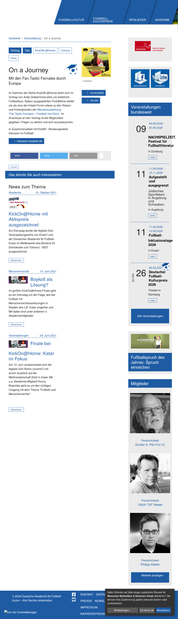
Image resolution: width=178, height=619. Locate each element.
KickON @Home (45, 50)
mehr (152, 157)
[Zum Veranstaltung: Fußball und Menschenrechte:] (18, 279)
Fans (14, 58)
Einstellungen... (122, 610)
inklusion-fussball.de (29, 141)
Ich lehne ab (147, 610)
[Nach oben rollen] (172, 613)
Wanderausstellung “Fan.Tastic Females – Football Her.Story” (35, 111)
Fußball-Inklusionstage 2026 (160, 240)
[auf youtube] (74, 599)
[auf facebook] (74, 594)
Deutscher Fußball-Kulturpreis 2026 (157, 278)
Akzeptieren (163, 610)
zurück (14, 166)
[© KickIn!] (96, 62)
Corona (65, 50)
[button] (24, 156)
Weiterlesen (16, 260)
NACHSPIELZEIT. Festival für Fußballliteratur (162, 141)
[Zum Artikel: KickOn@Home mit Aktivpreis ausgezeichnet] (18, 202)
